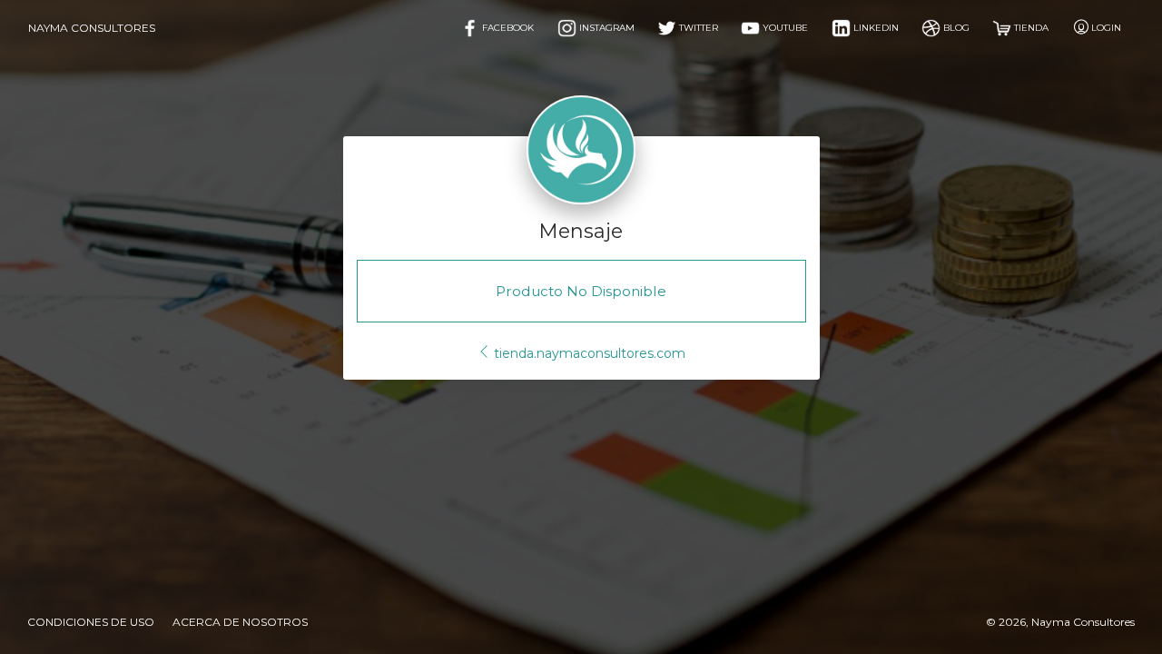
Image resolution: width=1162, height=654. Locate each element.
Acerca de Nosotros (240, 622)
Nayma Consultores (91, 28)
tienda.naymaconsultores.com (587, 353)
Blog (955, 28)
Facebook (506, 28)
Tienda (1030, 28)
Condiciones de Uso (90, 622)
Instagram (605, 28)
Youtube (784, 28)
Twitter (697, 28)
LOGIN (1106, 28)
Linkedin (875, 28)
